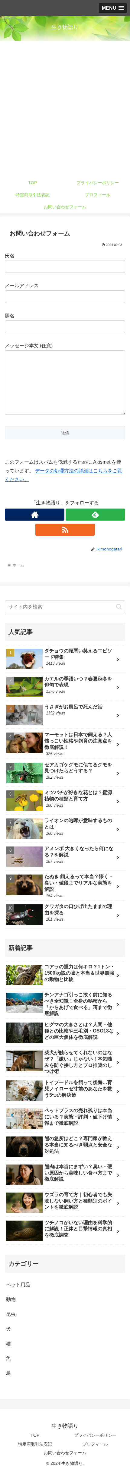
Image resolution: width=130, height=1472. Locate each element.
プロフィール (95, 1444)
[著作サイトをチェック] (34, 515)
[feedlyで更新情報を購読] (95, 515)
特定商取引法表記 (35, 1444)
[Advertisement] (65, 109)
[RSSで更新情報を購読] (65, 530)
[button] (119, 606)
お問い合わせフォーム (65, 1452)
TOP (35, 1435)
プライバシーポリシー (95, 1435)
